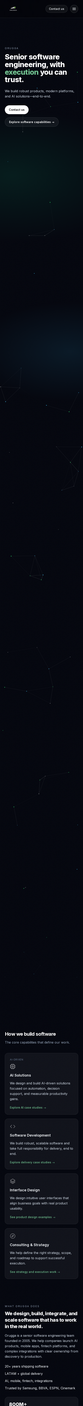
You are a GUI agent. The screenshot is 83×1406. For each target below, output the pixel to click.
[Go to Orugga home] (13, 8)
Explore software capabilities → (31, 122)
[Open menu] (74, 9)
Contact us (56, 8)
